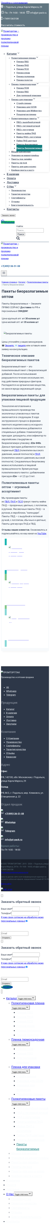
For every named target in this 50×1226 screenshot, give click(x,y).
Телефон (6, 913)
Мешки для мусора (21, 152)
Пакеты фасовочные (27, 144)
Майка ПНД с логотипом (28, 137)
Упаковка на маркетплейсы (25, 155)
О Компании (12, 738)
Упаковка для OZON (26, 107)
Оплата (11, 178)
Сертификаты (18, 198)
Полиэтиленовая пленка (27, 1003)
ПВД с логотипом (25, 130)
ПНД (37, 454)
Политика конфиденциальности (14, 872)
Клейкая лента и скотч (22, 170)
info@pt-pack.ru (39, 867)
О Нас (10, 1194)
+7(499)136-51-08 (10, 266)
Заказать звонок (8, 215)
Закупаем (11, 724)
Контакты (13, 209)
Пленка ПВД (22, 61)
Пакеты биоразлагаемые (29, 148)
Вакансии (11, 756)
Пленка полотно (24, 80)
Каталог (22, 282)
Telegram (11, 694)
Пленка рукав (23, 73)
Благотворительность (22, 205)
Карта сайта (6, 884)
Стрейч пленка (23, 103)
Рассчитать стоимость (13, 25)
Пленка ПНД (22, 65)
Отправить (6, 938)
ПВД (16, 450)
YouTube (41, 533)
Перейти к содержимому (14, 2)
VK (7, 687)
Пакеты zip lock (19, 163)
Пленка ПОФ (22, 88)
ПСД (20, 501)
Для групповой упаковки (28, 95)
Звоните (9, 345)
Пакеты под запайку (21, 159)
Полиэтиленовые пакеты (37, 282)
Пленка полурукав (25, 76)
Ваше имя (6, 908)
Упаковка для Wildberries (29, 111)
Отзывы (15, 201)
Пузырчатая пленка (26, 114)
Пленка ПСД (22, 69)
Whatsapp (11, 691)
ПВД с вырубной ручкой (28, 122)
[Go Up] (7, 987)
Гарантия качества (20, 194)
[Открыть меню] (4, 273)
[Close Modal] (2, 895)
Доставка (13, 182)
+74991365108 (7, 870)
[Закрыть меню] (1, 991)
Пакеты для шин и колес (23, 166)
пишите (22, 345)
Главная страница (9, 282)
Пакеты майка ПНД (26, 133)
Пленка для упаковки (25, 1067)
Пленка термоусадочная (27, 1039)
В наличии (13, 174)
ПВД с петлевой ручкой (28, 126)
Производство (18, 190)
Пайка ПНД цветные (26, 141)
